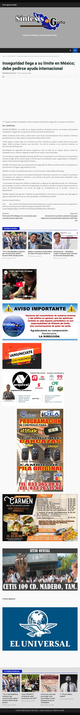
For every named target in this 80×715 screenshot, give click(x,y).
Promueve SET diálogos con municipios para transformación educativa (19, 215)
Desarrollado (45, 710)
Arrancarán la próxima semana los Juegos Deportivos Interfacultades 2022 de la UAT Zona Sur (59, 217)
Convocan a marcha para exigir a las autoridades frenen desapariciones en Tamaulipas (49, 683)
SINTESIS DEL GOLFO (10, 73)
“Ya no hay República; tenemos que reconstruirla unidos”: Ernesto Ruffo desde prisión (14, 240)
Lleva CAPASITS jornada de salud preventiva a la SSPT (30, 683)
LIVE (75, 50)
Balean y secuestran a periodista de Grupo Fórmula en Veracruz (40, 240)
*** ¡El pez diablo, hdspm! (69, 683)
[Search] (70, 50)
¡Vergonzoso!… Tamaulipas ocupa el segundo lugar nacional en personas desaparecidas (65, 240)
